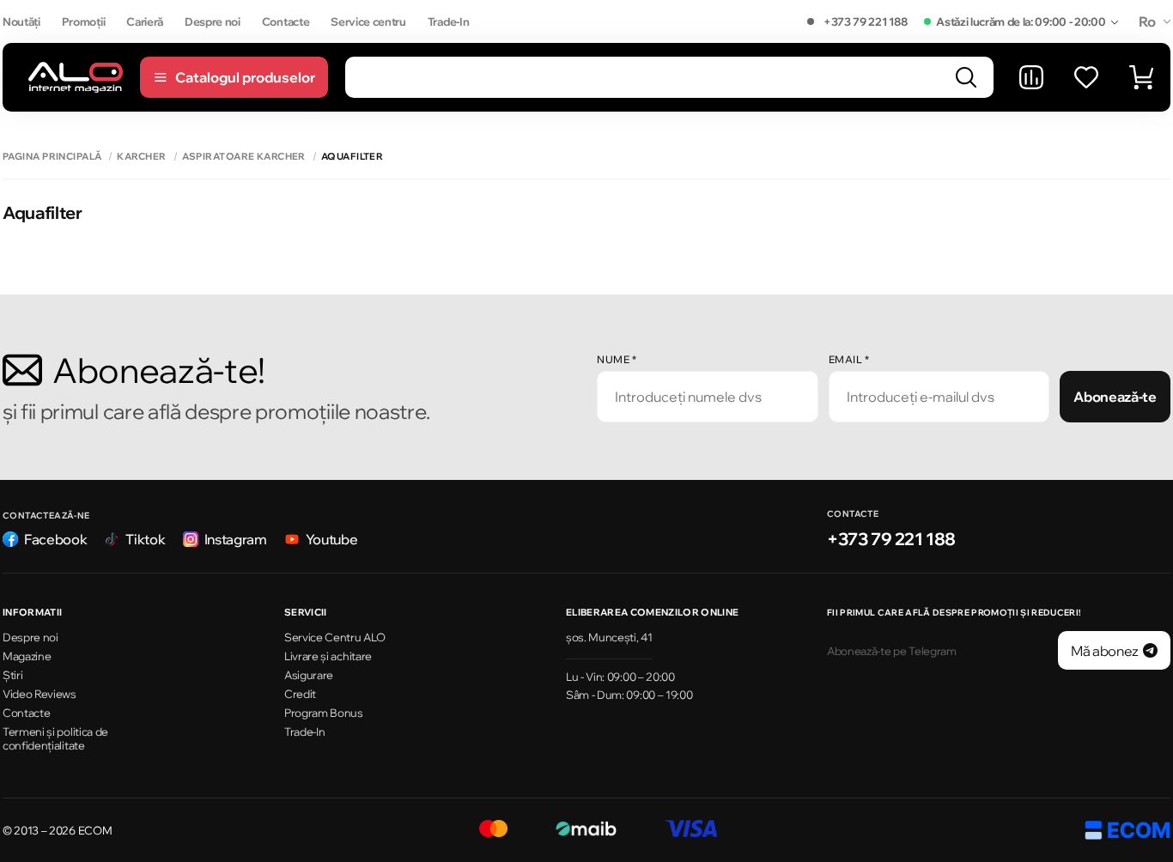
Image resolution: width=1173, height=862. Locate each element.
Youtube (332, 539)
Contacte (285, 21)
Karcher (141, 156)
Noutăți (21, 21)
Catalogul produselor (245, 77)
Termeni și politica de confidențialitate (55, 739)
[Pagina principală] (75, 77)
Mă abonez (1105, 650)
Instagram (235, 539)
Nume (616, 359)
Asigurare (308, 675)
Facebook (55, 539)
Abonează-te (1114, 396)
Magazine (27, 656)
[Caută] (966, 77)
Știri (12, 675)
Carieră (144, 21)
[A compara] (1031, 77)
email (849, 359)
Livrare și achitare (328, 656)
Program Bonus (323, 712)
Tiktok (145, 539)
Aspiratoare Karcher (244, 156)
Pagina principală (52, 156)
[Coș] (1141, 77)
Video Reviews (39, 694)
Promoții (83, 21)
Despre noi (212, 21)
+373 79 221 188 (865, 21)
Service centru (368, 21)
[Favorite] (1086, 77)
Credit (300, 694)
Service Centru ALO (334, 637)
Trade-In (448, 21)
